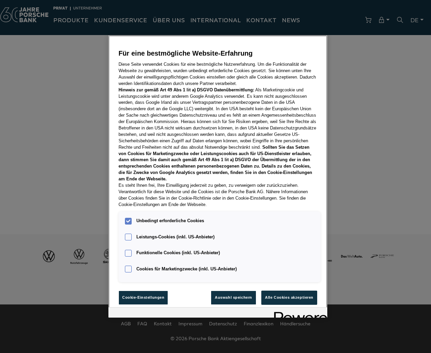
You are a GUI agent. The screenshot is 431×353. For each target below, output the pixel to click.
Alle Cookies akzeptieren (289, 297)
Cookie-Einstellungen (143, 297)
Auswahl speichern (233, 297)
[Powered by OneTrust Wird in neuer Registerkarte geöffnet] (298, 313)
